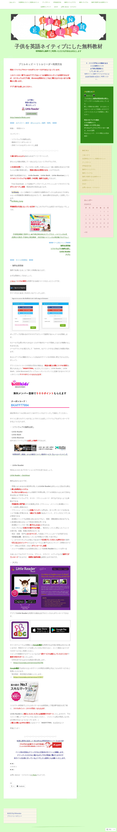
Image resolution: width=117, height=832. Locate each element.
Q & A (56, 7)
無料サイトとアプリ (70, 2)
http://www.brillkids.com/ (20, 117)
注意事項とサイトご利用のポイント (29, 2)
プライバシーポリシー (14, 816)
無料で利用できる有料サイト (99, 2)
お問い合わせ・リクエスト (68, 7)
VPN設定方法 (57, 2)
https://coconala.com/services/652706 (28, 663)
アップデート (46, 2)
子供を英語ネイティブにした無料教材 (58, 46)
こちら (33, 775)
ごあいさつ (12, 2)
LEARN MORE (31, 113)
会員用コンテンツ (46, 7)
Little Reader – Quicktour (20, 475)
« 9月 (85, 232)
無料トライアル (83, 2)
